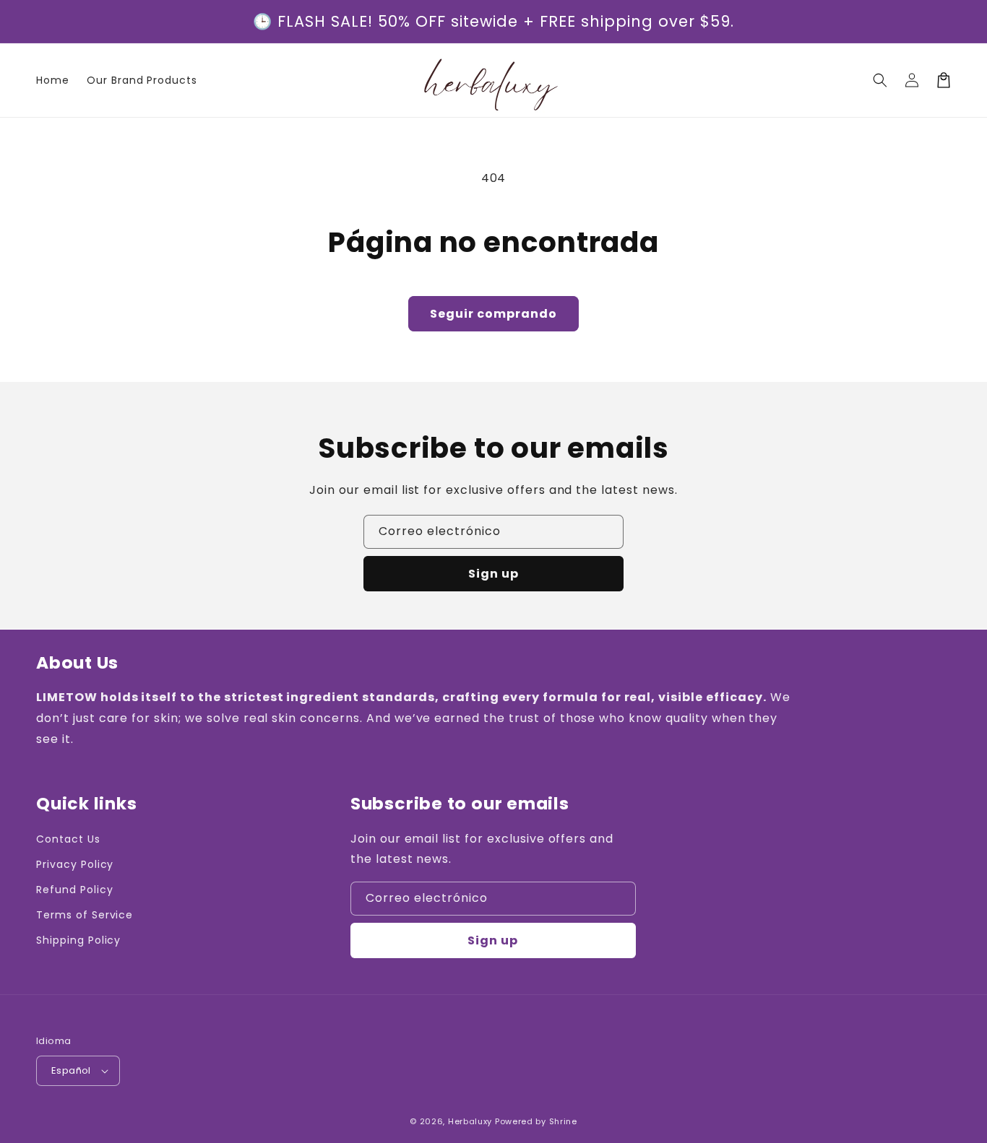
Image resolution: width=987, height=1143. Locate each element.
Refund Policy (74, 889)
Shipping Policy (78, 940)
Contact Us (68, 839)
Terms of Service (84, 915)
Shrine (563, 1121)
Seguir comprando (493, 313)
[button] (880, 80)
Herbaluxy (470, 1121)
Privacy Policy (74, 864)
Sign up (493, 573)
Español (71, 1070)
